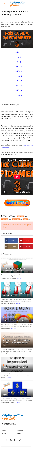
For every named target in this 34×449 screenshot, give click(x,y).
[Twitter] (20, 439)
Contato (4, 433)
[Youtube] (11, 439)
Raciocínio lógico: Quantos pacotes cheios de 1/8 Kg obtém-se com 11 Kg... (16, 342)
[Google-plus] (15, 439)
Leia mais (19, 278)
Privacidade (20, 430)
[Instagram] (6, 439)
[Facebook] (2, 439)
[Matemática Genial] (18, 5)
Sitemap (19, 433)
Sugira (3, 430)
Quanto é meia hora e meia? (13, 320)
